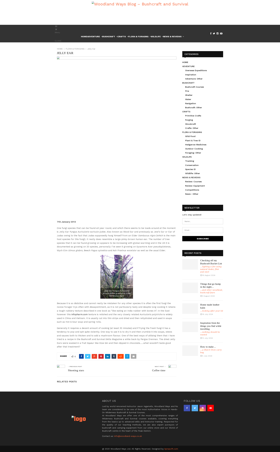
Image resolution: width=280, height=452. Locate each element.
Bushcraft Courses (194, 87)
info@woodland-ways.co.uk (128, 436)
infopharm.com (79, 314)
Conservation (192, 165)
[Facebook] (211, 33)
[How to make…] (190, 350)
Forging (189, 120)
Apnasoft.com (171, 449)
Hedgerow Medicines (195, 144)
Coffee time (159, 370)
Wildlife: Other (192, 173)
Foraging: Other (193, 153)
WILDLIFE (187, 157)
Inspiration (190, 74)
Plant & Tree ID (193, 140)
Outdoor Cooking (194, 149)
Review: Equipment (195, 186)
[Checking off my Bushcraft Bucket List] (190, 264)
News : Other (191, 194)
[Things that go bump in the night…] (190, 288)
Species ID (190, 169)
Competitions (192, 190)
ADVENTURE (188, 66)
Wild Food (190, 136)
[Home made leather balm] (190, 308)
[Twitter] (215, 33)
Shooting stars (76, 370)
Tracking (189, 161)
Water (188, 99)
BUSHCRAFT (188, 83)
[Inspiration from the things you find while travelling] (190, 327)
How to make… (208, 347)
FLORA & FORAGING (192, 132)
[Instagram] (218, 33)
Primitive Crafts (193, 115)
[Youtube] (222, 33)
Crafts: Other (191, 128)
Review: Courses (193, 181)
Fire (187, 91)
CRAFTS (186, 111)
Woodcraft (190, 124)
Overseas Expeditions (196, 70)
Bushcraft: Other (193, 107)
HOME (185, 62)
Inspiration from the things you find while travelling (210, 326)
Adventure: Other (194, 79)
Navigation (190, 103)
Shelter (188, 95)
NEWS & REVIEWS (191, 177)
